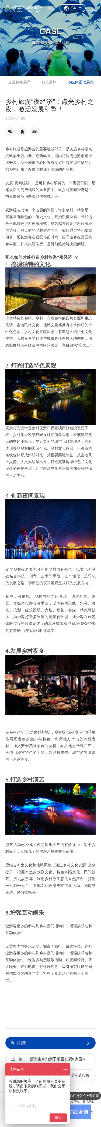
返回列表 (18, 1043)
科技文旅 (49, 82)
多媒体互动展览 (80, 82)
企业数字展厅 (19, 82)
